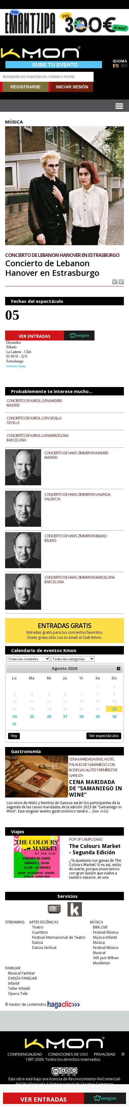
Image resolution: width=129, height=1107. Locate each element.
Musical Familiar (21, 973)
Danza (37, 942)
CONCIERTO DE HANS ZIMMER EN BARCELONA (79, 577)
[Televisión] (54, 915)
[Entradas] (75, 915)
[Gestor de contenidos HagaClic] (63, 1005)
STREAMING (15, 922)
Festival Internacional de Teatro (59, 937)
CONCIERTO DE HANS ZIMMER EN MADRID (76, 453)
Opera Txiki (18, 993)
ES (116, 65)
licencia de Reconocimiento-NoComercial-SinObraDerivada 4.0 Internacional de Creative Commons (68, 1081)
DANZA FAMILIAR (22, 978)
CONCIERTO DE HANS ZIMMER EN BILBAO (75, 535)
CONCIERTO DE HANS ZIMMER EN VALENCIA (77, 494)
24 (14, 716)
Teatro (38, 927)
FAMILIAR (12, 968)
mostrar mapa (16, 366)
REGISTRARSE (25, 86)
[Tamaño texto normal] (114, 281)
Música (99, 942)
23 (114, 708)
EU (124, 65)
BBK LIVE (100, 927)
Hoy (13, 735)
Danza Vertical (44, 947)
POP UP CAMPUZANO (86, 839)
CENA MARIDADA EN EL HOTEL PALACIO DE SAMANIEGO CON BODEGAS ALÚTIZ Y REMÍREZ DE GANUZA (93, 767)
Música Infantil (105, 937)
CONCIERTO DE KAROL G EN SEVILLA (34, 418)
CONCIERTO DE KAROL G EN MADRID (34, 400)
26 (49, 716)
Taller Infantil (19, 988)
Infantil (14, 983)
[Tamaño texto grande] (121, 281)
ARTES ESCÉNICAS (43, 922)
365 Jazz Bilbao (106, 957)
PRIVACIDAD (105, 1054)
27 (65, 716)
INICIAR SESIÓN (72, 86)
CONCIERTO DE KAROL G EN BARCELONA (37, 435)
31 (14, 723)
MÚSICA (96, 922)
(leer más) (100, 811)
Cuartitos (40, 932)
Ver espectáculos (104, 735)
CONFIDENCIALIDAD (25, 1054)
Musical (99, 952)
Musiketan (101, 962)
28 (81, 716)
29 (97, 716)
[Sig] (118, 668)
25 (32, 716)
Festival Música (105, 932)
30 (114, 716)
